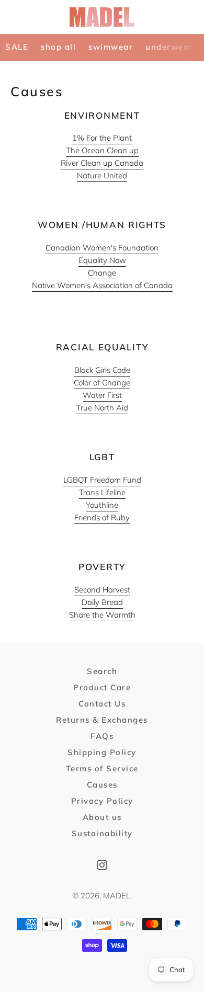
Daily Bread (102, 602)
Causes (102, 785)
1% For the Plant (102, 138)
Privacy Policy (102, 801)
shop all (58, 47)
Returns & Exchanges (102, 720)
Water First (102, 395)
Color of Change (102, 382)
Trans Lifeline (102, 492)
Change (102, 273)
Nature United (102, 175)
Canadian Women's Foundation (102, 248)
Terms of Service (102, 768)
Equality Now (102, 260)
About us (102, 817)
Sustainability (102, 833)
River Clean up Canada (102, 163)
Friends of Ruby (102, 517)
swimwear (110, 47)
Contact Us (102, 704)
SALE (16, 47)
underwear (169, 47)
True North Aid (102, 408)
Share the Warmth (102, 615)
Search (102, 671)
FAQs (102, 736)
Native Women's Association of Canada (102, 285)
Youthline (102, 505)
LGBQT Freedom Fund (102, 480)
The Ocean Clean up (102, 150)
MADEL (116, 895)
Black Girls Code (102, 370)
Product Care (102, 687)
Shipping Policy (102, 752)
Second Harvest (102, 590)
